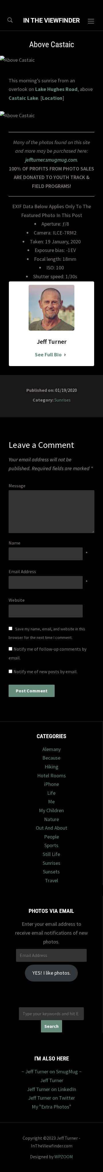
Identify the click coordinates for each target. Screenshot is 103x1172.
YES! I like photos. (51, 973)
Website (17, 600)
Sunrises (62, 400)
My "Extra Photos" (51, 1106)
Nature (51, 819)
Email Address (22, 571)
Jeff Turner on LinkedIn (51, 1089)
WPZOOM (63, 1156)
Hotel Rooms (51, 775)
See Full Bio (48, 354)
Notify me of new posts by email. (45, 671)
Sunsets (51, 871)
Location (52, 98)
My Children (51, 810)
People (51, 836)
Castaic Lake (23, 98)
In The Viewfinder (51, 20)
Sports (51, 845)
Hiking (51, 766)
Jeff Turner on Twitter (51, 1097)
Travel (51, 880)
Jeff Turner (51, 1080)
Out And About (51, 828)
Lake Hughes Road (56, 89)
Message (17, 485)
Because (51, 757)
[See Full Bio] (65, 354)
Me (51, 801)
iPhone (51, 784)
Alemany (51, 749)
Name (14, 543)
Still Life (51, 854)
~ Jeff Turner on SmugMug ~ (51, 1071)
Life (51, 793)
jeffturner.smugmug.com (51, 159)
